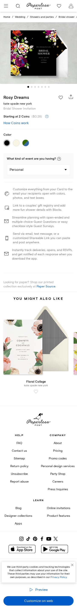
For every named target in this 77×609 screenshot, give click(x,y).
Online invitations (58, 508)
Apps (18, 523)
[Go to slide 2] (32, 87)
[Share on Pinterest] (35, 539)
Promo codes (58, 458)
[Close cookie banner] (72, 564)
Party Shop (57, 474)
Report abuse (19, 481)
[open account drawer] (71, 6)
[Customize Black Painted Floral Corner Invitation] (38, 53)
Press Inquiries (58, 489)
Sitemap (19, 458)
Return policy (19, 466)
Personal (17, 170)
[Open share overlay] (71, 96)
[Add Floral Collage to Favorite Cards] (35, 391)
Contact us (19, 451)
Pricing (57, 451)
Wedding (20, 17)
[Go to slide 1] (28, 87)
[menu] (6, 6)
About (58, 443)
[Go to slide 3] (35, 87)
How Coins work (16, 123)
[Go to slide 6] (45, 87)
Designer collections (18, 516)
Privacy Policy (58, 577)
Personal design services (58, 466)
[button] (59, 159)
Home (6, 17)
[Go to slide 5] (42, 87)
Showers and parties (42, 17)
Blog (18, 508)
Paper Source (46, 286)
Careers (57, 481)
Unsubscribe (19, 474)
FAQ (19, 443)
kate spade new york (17, 103)
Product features (58, 516)
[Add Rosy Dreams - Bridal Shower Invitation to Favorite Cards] (60, 97)
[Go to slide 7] (49, 87)
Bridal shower (66, 17)
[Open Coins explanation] (47, 116)
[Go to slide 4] (38, 87)
